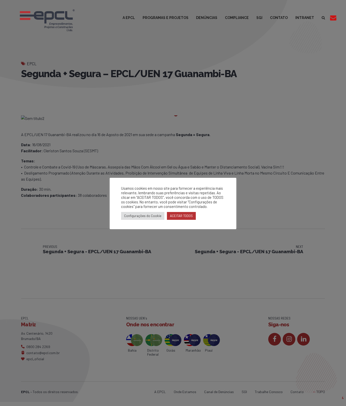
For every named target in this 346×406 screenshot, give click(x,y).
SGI (259, 18)
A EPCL (129, 18)
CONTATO (279, 18)
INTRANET (304, 18)
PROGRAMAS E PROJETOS (165, 18)
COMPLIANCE (237, 18)
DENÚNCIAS (206, 18)
